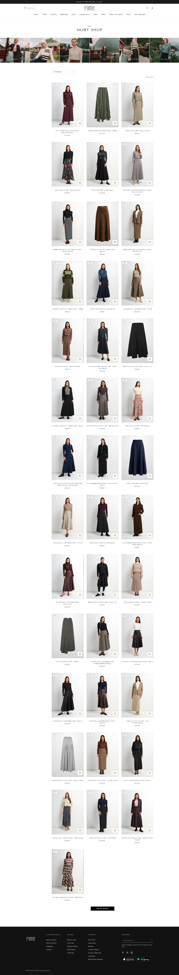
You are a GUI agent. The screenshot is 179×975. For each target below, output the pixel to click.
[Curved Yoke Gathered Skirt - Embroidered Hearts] (103, 635)
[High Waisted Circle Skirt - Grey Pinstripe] (103, 340)
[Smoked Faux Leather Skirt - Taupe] (137, 283)
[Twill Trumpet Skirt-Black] (103, 164)
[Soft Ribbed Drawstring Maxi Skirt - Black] (103, 457)
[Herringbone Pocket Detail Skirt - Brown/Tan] (137, 223)
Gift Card (70, 943)
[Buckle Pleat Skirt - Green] (68, 635)
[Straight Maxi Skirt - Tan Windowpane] (137, 695)
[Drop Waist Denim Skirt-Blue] (103, 283)
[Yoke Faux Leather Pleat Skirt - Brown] (103, 695)
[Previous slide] (54, 105)
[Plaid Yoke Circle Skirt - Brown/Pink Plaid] (137, 812)
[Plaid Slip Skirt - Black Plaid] (137, 105)
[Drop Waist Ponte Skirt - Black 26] (103, 576)
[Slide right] (151, 2)
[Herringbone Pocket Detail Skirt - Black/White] (68, 223)
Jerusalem (91, 956)
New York (91, 940)
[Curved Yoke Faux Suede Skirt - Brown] (103, 223)
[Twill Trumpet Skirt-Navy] (137, 457)
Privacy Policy (51, 943)
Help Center (71, 949)
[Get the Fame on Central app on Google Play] (143, 961)
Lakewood (92, 943)
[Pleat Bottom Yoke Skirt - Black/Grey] (68, 754)
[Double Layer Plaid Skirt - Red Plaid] (68, 871)
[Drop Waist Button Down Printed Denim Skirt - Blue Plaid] (68, 457)
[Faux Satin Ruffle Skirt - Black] (137, 754)
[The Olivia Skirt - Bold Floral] (68, 164)
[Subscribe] (152, 940)
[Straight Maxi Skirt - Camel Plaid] (103, 754)
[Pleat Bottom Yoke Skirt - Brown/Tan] (103, 400)
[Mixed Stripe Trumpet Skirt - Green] (103, 105)
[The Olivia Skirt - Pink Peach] (137, 400)
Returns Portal (51, 940)
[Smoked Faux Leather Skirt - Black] (68, 695)
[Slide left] (27, 2)
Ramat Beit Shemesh (95, 959)
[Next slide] (81, 105)
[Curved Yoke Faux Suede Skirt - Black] (68, 400)
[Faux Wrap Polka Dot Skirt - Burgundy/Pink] (68, 105)
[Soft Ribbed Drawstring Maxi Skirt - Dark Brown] (137, 517)
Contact (49, 949)
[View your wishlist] (147, 8)
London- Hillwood (94, 953)
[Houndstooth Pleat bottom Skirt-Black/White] (137, 164)
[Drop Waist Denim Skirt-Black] (103, 517)
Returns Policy (72, 946)
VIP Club (70, 953)
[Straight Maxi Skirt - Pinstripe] (103, 812)
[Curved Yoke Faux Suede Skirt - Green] (68, 283)
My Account (71, 940)
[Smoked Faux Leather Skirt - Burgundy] (68, 576)
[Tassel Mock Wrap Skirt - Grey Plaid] (68, 812)
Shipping (49, 946)
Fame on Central (34, 970)
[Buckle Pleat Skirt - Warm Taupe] (137, 576)
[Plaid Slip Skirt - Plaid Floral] (68, 340)
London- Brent (93, 949)
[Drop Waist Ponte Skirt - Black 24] (137, 340)
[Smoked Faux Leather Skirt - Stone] (68, 517)
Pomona (91, 946)
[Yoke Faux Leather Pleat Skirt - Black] (137, 635)
